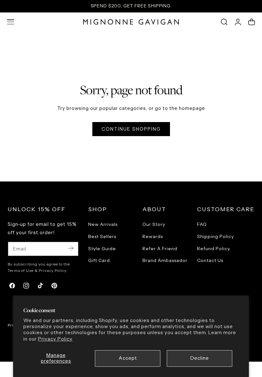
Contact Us (210, 261)
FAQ (202, 224)
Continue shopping (131, 129)
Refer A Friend (160, 248)
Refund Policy (213, 248)
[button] (10, 22)
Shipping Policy (215, 236)
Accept (128, 358)
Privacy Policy (55, 339)
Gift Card (99, 261)
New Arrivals (103, 224)
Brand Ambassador (165, 261)
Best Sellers (102, 236)
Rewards (153, 236)
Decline (199, 358)
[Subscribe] (71, 248)
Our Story (154, 224)
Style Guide (102, 248)
